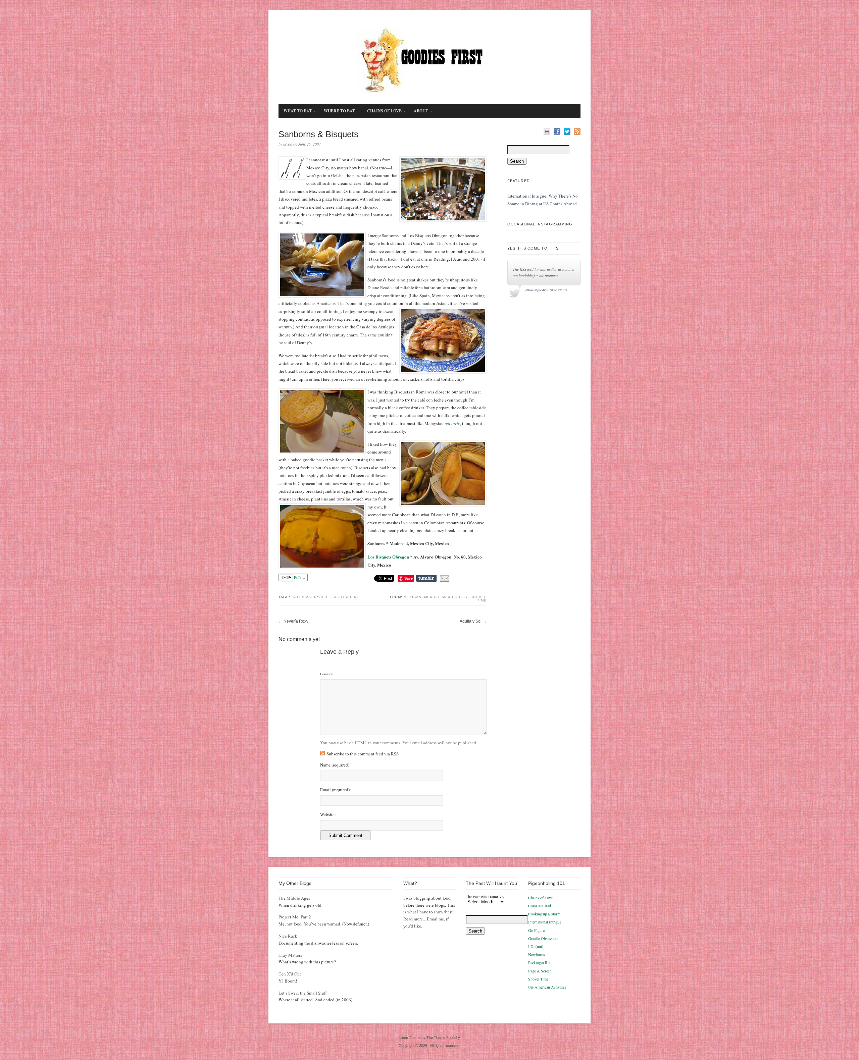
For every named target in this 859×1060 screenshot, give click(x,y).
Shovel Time (478, 598)
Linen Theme (409, 1038)
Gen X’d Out (290, 974)
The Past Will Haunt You (486, 896)
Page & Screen (540, 970)
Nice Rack (288, 936)
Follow (299, 577)
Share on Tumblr (426, 578)
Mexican (412, 597)
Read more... (414, 919)
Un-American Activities (547, 987)
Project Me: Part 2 (295, 917)
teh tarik (452, 423)
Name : (335, 765)
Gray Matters (290, 955)
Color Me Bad (539, 905)
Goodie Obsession (543, 938)
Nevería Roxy (296, 621)
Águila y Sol (471, 621)
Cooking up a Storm (544, 913)
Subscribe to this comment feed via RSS (362, 754)
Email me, (436, 919)
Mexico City (455, 597)
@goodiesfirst (543, 289)
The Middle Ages (294, 898)
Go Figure (536, 930)
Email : (335, 790)
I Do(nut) (535, 946)
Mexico (432, 597)
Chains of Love (540, 897)
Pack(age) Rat (539, 962)
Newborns (536, 954)
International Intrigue (544, 921)
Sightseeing (346, 597)
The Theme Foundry (443, 1038)
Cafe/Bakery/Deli (311, 597)
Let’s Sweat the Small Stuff (303, 993)
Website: (328, 814)
